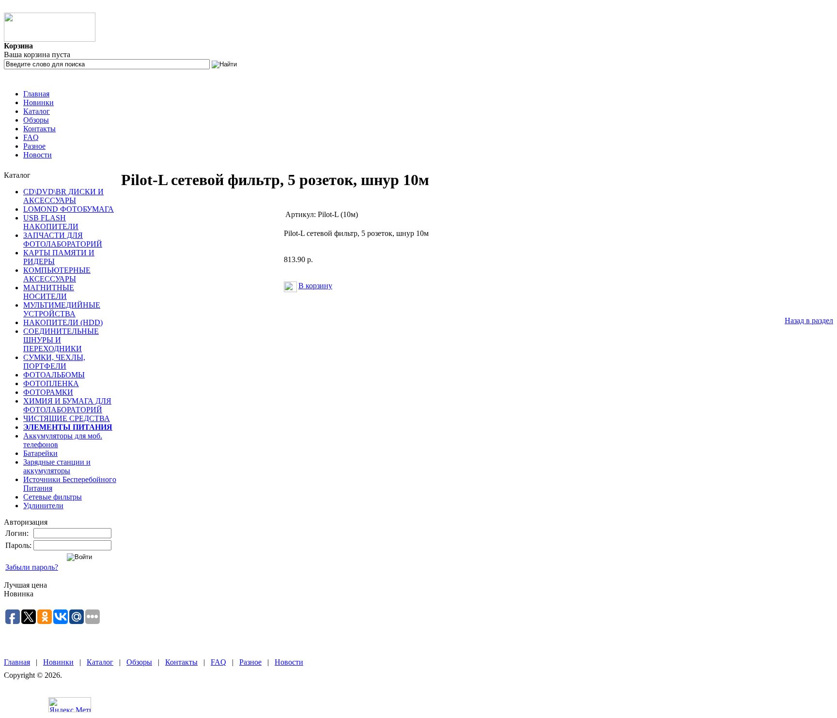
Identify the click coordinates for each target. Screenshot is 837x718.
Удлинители (43, 505)
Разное (34, 146)
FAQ (31, 137)
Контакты (39, 129)
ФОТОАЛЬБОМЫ (54, 375)
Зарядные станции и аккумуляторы (57, 466)
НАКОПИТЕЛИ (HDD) (63, 322)
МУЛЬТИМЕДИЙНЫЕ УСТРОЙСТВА (61, 309)
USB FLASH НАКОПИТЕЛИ (50, 222)
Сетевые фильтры (52, 497)
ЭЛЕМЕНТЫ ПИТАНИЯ (67, 427)
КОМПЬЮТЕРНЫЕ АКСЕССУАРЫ (57, 274)
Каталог (36, 111)
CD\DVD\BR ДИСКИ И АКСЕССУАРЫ (63, 195)
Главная (36, 94)
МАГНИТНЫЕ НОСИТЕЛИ (48, 291)
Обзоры (36, 120)
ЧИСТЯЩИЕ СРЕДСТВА (66, 418)
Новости (37, 155)
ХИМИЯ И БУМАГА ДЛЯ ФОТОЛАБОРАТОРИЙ (67, 405)
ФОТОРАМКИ (48, 392)
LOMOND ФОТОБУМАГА (68, 209)
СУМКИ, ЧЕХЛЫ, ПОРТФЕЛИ (54, 361)
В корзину (315, 285)
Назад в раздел (809, 320)
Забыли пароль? (31, 567)
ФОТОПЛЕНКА (51, 383)
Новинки (38, 102)
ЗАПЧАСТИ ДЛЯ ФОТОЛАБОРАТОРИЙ (62, 239)
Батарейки (40, 453)
